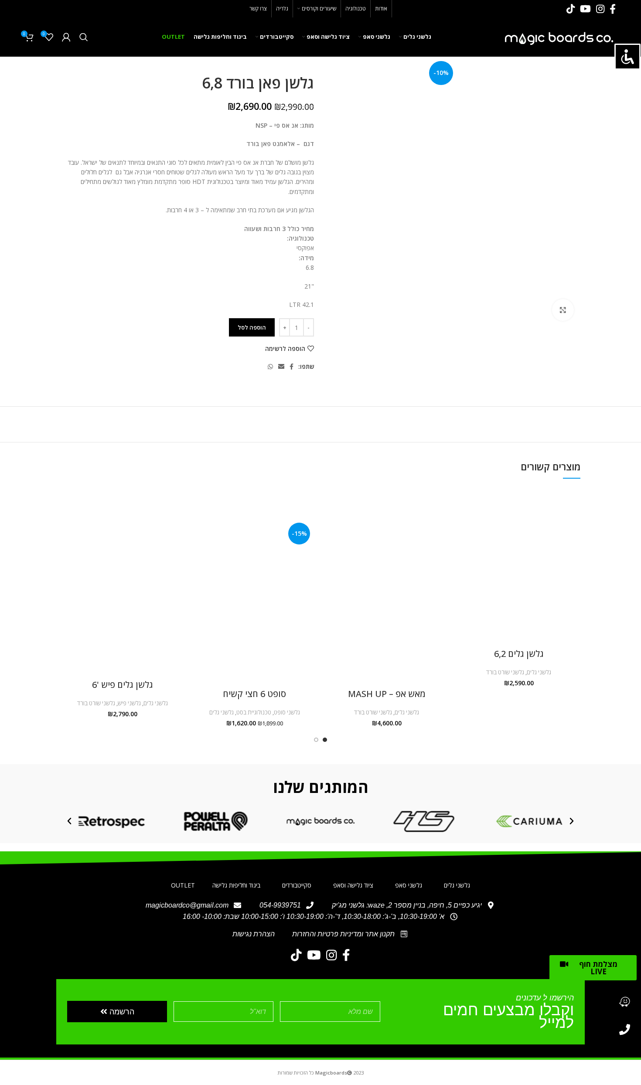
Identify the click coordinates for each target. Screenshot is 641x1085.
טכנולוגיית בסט (253, 712)
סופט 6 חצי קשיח (254, 694)
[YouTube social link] (585, 8)
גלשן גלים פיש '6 (122, 684)
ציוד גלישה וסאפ (353, 885)
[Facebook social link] (612, 8)
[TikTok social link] (570, 8)
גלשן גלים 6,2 (519, 654)
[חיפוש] (83, 37)
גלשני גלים (539, 672)
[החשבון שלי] (66, 37)
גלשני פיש (129, 703)
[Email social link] (281, 366)
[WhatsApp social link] (270, 366)
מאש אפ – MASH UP (387, 694)
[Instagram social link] (600, 8)
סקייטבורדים (296, 885)
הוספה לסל (252, 327)
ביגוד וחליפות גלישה (236, 885)
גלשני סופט (287, 712)
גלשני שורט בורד (505, 672)
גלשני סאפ (408, 885)
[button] (571, 821)
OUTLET (183, 885)
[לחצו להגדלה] (563, 310)
